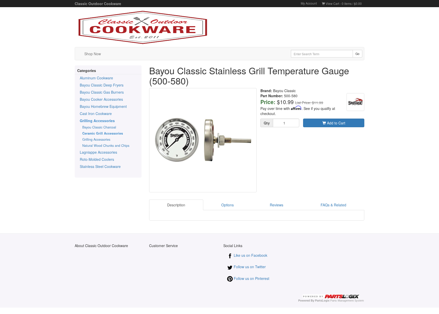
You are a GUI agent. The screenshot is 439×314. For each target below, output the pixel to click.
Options (227, 204)
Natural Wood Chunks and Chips (105, 145)
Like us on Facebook (250, 255)
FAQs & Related (333, 204)
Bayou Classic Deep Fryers (101, 85)
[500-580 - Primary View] (203, 140)
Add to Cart (335, 122)
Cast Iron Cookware (96, 113)
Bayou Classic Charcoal (99, 127)
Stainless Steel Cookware (100, 166)
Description (176, 204)
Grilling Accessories (97, 120)
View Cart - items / (343, 3)
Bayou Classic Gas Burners (102, 92)
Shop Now (92, 53)
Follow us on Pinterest (251, 278)
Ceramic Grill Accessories (102, 133)
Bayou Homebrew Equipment (103, 106)
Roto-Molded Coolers (97, 159)
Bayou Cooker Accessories (101, 99)
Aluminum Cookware (96, 77)
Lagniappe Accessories (98, 152)
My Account (309, 3)
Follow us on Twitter (249, 266)
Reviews (277, 204)
